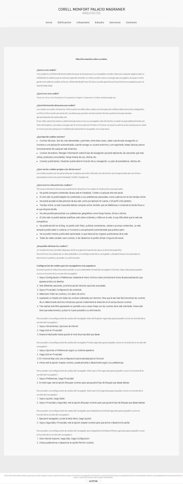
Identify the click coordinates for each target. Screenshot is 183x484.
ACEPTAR (93, 481)
